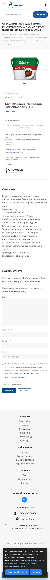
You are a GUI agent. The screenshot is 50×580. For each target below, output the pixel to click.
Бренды (25, 482)
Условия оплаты (25, 455)
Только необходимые (17, 572)
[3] (11, 93)
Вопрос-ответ (25, 479)
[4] (14, 93)
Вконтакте (24, 500)
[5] (17, 93)
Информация (25, 447)
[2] (9, 93)
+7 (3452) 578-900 (27, 513)
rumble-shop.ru (12, 164)
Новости (25, 425)
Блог (25, 475)
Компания (25, 416)
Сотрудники (25, 428)
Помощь (25, 452)
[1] (6, 93)
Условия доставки (25, 459)
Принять (36, 572)
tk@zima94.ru (17, 152)
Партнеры (25, 440)
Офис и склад (25, 436)
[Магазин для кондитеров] (15, 170)
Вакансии (25, 432)
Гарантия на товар (25, 463)
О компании (25, 421)
